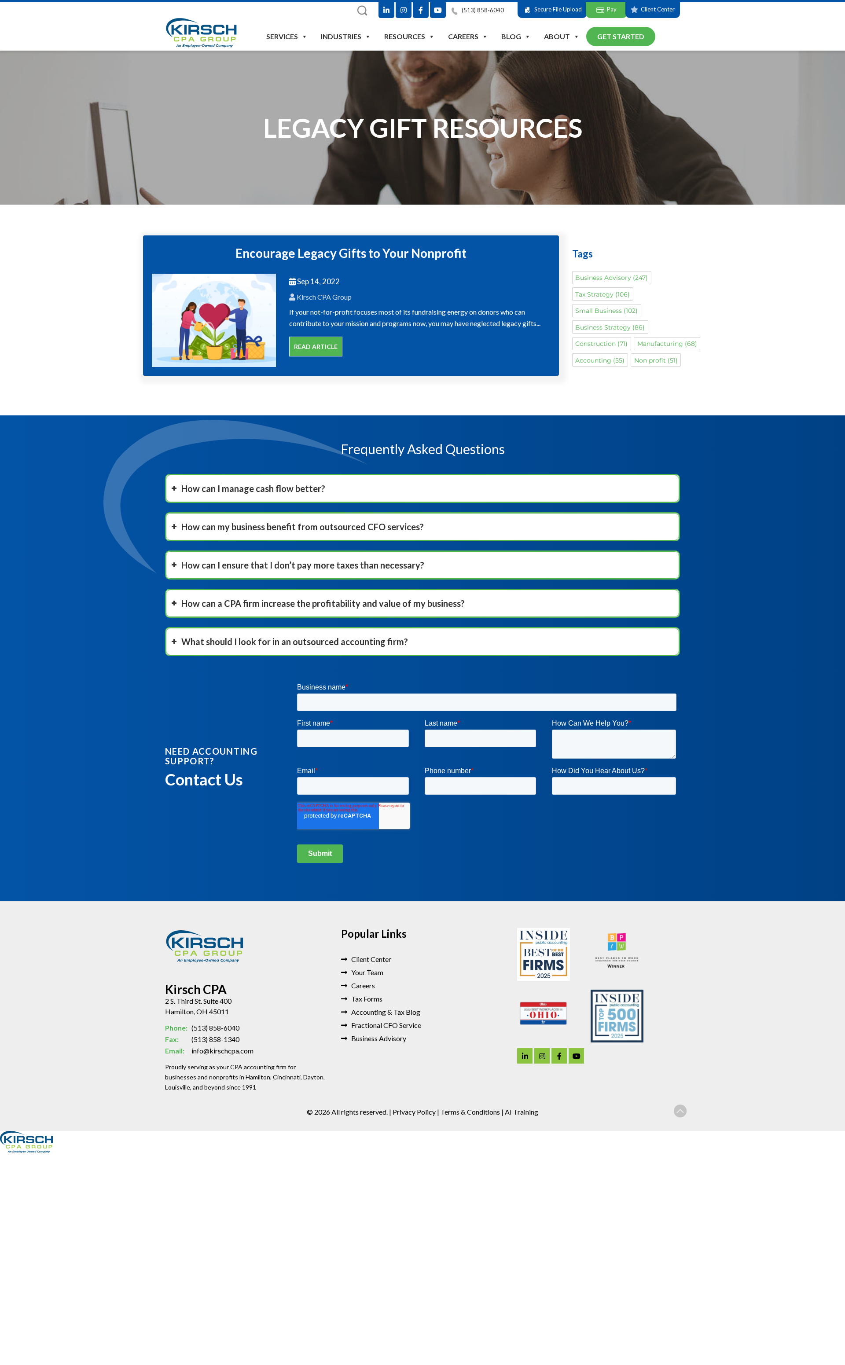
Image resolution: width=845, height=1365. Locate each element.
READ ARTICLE (316, 346)
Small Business (606, 311)
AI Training (521, 1112)
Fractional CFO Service (385, 1025)
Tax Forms (366, 998)
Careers (463, 36)
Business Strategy (610, 327)
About (557, 36)
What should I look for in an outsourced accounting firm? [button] (294, 641)
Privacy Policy (414, 1112)
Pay (612, 9)
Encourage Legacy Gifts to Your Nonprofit (351, 253)
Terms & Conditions (470, 1112)
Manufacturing (667, 344)
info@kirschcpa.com (209, 1050)
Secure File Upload (558, 9)
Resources (404, 36)
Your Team (366, 972)
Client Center (658, 9)
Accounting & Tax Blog (385, 1012)
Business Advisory (611, 278)
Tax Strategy (602, 294)
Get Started (620, 36)
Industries (341, 36)
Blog (511, 36)
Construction (601, 344)
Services (282, 36)
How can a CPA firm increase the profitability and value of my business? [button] (323, 603)
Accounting (600, 360)
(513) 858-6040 (482, 10)
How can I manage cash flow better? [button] (253, 488)
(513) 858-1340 (202, 1039)
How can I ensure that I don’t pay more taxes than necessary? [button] (302, 565)
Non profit (656, 360)
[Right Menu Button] (840, 1158)
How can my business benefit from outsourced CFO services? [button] (302, 526)
